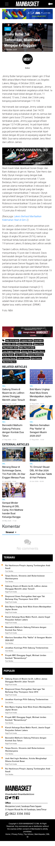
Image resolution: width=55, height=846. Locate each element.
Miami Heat (38, 344)
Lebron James (23, 358)
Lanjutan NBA (26, 340)
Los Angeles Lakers (11, 351)
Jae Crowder (20, 354)
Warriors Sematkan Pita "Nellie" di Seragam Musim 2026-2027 (40, 430)
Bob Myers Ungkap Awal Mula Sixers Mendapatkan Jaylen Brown (40, 394)
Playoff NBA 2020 (10, 347)
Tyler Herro (39, 351)
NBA (8, 29)
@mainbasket (11, 794)
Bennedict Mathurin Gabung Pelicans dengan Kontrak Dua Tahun (13, 430)
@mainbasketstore (26, 794)
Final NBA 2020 (9, 344)
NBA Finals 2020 (25, 344)
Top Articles (28, 834)
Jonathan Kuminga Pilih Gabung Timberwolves (26, 647)
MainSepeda (40, 834)
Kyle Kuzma (36, 358)
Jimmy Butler (27, 351)
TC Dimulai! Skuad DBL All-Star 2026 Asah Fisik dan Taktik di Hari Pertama (41, 472)
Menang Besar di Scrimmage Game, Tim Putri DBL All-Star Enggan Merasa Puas (13, 472)
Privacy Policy (17, 834)
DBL (3, 464)
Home (7, 834)
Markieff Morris (9, 361)
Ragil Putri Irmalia (11, 592)
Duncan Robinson (35, 354)
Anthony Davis (9, 358)
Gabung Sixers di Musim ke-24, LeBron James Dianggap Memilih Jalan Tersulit (13, 394)
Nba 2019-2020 (12, 340)
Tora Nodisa (9, 571)
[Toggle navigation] (7, 4)
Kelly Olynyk (8, 354)
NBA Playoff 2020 (27, 347)
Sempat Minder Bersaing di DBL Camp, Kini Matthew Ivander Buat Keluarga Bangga (12, 510)
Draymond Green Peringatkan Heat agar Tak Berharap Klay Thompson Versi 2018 (25, 597)
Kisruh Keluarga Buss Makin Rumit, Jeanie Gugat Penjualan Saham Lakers (27, 618)
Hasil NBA (38, 340)
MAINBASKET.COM (31, 823)
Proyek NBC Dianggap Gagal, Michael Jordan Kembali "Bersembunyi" (25, 656)
